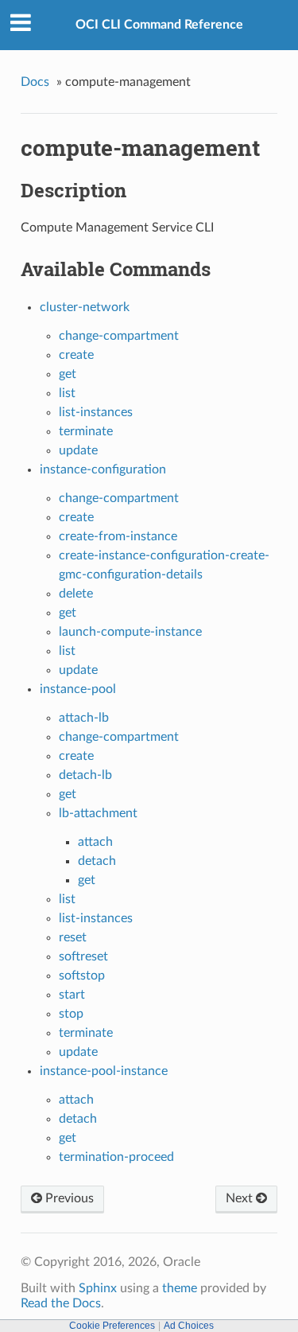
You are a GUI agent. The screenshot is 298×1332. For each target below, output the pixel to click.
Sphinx (98, 1288)
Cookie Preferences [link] (112, 1325)
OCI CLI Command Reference (159, 24)
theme (179, 1288)
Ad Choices (189, 1325)
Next (241, 1198)
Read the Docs (61, 1303)
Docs (35, 82)
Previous (68, 1198)
